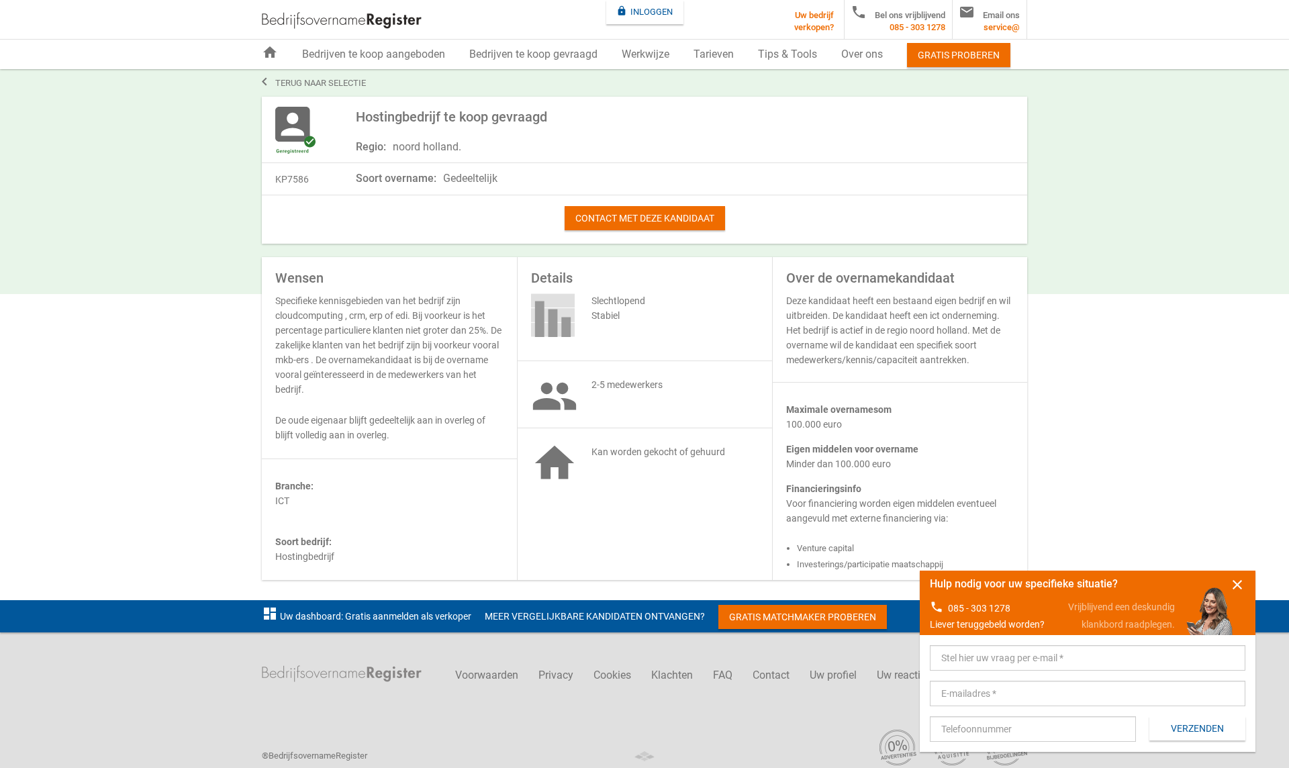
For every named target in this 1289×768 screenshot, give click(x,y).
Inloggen (644, 11)
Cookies (612, 675)
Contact (771, 675)
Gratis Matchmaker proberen (802, 617)
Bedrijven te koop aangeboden (373, 54)
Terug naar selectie (314, 82)
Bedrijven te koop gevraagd (533, 54)
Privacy (555, 675)
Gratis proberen (959, 55)
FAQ (722, 675)
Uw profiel (833, 675)
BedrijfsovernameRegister (342, 20)
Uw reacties (904, 675)
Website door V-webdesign (644, 756)
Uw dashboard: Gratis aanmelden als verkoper (366, 616)
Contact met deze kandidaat (644, 218)
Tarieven (714, 54)
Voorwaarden (486, 675)
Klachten (672, 675)
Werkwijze (645, 54)
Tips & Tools (787, 54)
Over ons (862, 54)
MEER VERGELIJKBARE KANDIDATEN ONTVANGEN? (595, 616)
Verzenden (1197, 728)
